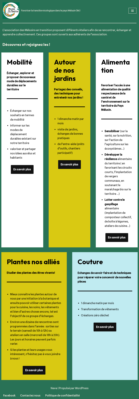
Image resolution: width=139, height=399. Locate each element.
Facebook (9, 395)
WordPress (81, 388)
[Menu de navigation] (132, 11)
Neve (54, 388)
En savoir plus (22, 169)
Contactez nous (30, 395)
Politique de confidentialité (62, 395)
